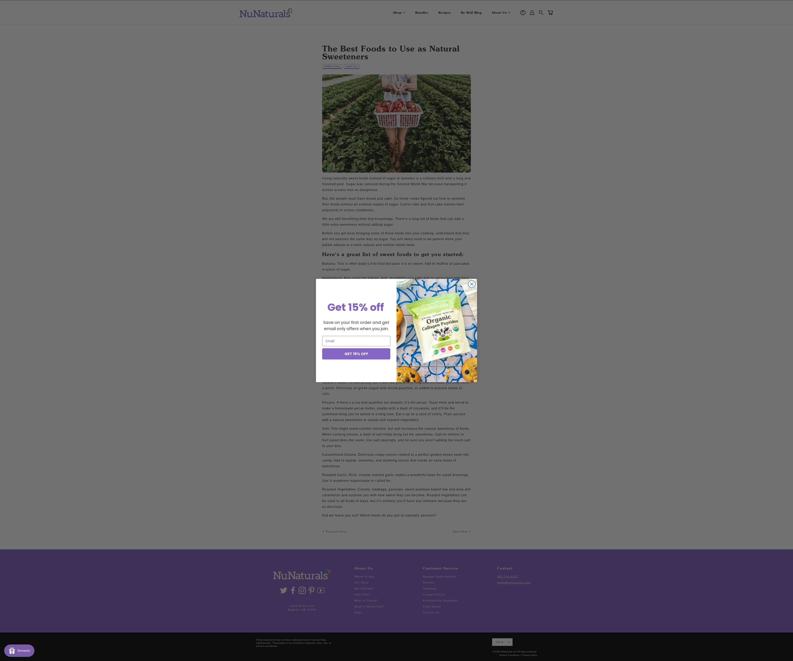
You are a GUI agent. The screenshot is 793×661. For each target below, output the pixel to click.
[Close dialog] (471, 284)
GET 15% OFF (356, 353)
